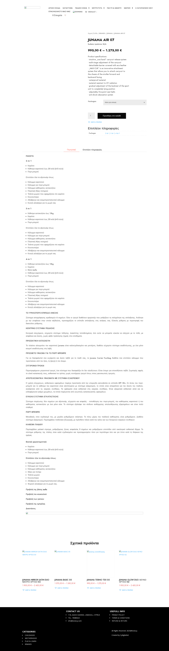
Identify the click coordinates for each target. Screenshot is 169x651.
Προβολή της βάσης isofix (36, 489)
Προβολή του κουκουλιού (36, 494)
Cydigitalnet (124, 635)
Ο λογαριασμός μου (144, 8)
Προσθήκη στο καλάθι (112, 115)
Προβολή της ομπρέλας (35, 504)
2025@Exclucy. (132, 631)
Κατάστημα (68, 8)
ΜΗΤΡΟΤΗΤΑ (97, 8)
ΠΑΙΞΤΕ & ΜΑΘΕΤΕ (114, 8)
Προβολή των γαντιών (35, 499)
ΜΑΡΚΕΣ (127, 8)
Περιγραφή (71, 149)
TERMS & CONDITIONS (120, 618)
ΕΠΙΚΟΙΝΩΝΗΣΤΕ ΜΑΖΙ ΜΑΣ (59, 12)
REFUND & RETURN (119, 621)
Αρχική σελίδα (54, 8)
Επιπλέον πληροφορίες (92, 149)
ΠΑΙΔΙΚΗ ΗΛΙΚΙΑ (81, 8)
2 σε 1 (107, 133)
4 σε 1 (118, 133)
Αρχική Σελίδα (92, 33)
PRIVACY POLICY (117, 615)
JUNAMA (110, 33)
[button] (95, 122)
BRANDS (102, 33)
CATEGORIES (28, 631)
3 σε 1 (112, 133)
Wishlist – (92, 12)
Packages (92, 101)
